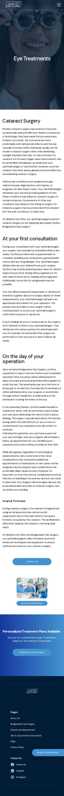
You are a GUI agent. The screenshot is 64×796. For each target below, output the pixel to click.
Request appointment (32, 603)
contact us (32, 561)
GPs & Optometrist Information (26, 735)
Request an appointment (32, 652)
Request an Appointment (23, 729)
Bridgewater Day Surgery (23, 724)
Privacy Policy (17, 747)
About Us (15, 718)
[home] (12, 5)
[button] (58, 5)
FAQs (13, 741)
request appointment (48, 752)
